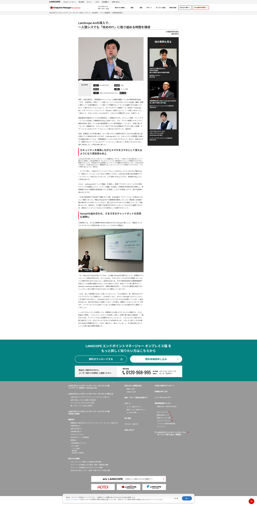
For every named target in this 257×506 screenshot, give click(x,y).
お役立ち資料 (184, 7)
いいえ (176, 498)
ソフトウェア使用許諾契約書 (166, 423)
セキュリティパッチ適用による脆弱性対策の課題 (85, 462)
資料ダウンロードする (101, 359)
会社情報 (104, 2)
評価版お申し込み (161, 391)
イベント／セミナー (131, 424)
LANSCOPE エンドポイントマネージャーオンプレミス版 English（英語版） (172, 433)
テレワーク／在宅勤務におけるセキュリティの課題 (86, 467)
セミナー (89, 2)
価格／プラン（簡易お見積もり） (136, 398)
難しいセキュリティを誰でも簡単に (81, 406)
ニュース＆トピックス (163, 397)
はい (187, 498)
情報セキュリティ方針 (164, 418)
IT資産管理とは (75, 426)
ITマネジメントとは (76, 434)
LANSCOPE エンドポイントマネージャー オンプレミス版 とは (90, 397)
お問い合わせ (116, 2)
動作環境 (74, 450)
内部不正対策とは (76, 428)
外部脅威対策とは (76, 431)
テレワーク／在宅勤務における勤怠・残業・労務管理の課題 (89, 465)
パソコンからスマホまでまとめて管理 (82, 403)
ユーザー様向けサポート (134, 407)
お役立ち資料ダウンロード (164, 386)
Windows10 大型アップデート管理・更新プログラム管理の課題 (90, 470)
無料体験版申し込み (156, 359)
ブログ (97, 2)
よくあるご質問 (131, 412)
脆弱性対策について (163, 415)
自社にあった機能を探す (133, 386)
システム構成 (76, 448)
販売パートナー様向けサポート (136, 409)
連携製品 (73, 440)
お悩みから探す (131, 392)
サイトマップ (161, 426)
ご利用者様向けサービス (78, 443)
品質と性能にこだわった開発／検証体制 (83, 400)
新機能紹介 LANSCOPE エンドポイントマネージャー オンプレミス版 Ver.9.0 (94, 423)
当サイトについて (162, 412)
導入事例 (81, 2)
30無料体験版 (200, 7)
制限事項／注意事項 (78, 453)
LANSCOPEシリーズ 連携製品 (79, 437)
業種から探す (130, 389)
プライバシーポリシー (164, 421)
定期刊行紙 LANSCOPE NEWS (166, 406)
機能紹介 (71, 420)
